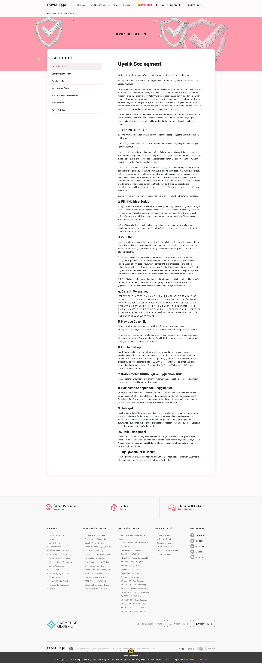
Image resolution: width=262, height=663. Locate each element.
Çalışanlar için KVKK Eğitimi (132, 550)
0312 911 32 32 (205, 623)
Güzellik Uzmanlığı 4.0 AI (94, 543)
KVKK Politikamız (163, 535)
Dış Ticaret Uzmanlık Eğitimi (132, 562)
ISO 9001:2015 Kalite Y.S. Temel (133, 604)
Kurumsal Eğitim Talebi (58, 581)
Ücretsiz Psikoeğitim (129, 546)
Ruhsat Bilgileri (55, 547)
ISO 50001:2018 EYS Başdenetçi (134, 596)
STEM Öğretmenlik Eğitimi (95, 581)
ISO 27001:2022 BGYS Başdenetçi (134, 588)
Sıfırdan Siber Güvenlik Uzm (96, 573)
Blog (116, 5)
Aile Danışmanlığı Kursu (130, 565)
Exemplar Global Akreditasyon (61, 562)
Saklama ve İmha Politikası (168, 543)
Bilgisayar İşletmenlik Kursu (96, 589)
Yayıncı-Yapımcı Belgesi (58, 566)
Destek (123, 505)
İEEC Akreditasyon (56, 569)
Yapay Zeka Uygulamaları (95, 558)
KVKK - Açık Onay (164, 554)
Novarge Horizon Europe (59, 585)
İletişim (126, 5)
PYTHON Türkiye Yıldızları (95, 577)
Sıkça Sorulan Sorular (58, 554)
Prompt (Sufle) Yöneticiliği (95, 539)
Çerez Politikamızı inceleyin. (196, 659)
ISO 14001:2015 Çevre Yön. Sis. (133, 611)
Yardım (123, 509)
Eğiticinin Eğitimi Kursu (130, 569)
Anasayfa (52, 13)
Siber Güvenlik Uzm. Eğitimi (96, 566)
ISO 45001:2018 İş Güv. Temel (133, 607)
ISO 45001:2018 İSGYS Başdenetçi (135, 600)
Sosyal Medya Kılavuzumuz (60, 558)
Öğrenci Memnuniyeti (66, 505)
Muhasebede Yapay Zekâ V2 (96, 535)
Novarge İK (53, 539)
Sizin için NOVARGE (56, 535)
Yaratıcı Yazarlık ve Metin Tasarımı (134, 542)
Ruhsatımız (184, 509)
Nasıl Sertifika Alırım (100, 5)
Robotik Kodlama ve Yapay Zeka (98, 569)
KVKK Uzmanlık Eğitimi (130, 554)
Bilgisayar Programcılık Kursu (97, 585)
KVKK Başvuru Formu (165, 547)
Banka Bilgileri (54, 543)
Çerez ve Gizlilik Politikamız (167, 550)
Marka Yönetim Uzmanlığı (131, 577)
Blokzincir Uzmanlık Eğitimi (95, 550)
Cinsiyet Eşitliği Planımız (59, 573)
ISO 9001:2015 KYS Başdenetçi (133, 581)
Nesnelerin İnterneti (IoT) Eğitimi (98, 547)
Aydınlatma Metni (164, 539)
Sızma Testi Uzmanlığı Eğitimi (97, 562)
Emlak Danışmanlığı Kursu (131, 573)
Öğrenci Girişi (54, 577)
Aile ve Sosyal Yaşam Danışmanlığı (134, 558)
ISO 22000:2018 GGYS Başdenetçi (135, 592)
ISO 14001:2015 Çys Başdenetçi (133, 584)
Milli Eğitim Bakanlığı (189, 505)
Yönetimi (59, 509)
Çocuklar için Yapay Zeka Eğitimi (98, 554)
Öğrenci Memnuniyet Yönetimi (60, 550)
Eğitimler (81, 5)
